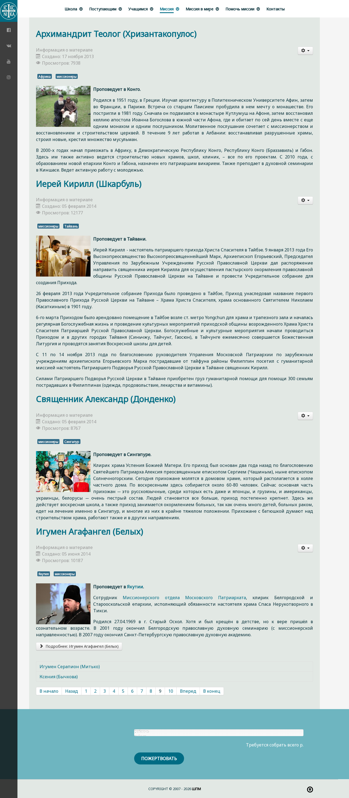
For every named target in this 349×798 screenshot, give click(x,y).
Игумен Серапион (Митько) (70, 667)
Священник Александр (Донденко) (106, 398)
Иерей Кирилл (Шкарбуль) (89, 183)
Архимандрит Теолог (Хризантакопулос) (116, 33)
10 (170, 691)
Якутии (135, 587)
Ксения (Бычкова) (59, 677)
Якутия (43, 574)
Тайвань (71, 226)
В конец (211, 691)
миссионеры (67, 76)
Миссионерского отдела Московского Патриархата (184, 598)
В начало (49, 691)
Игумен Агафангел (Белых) (89, 531)
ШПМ (196, 788)
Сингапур (71, 441)
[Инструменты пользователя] (305, 51)
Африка (44, 76)
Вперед (188, 691)
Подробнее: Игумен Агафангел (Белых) (81, 646)
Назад (71, 691)
